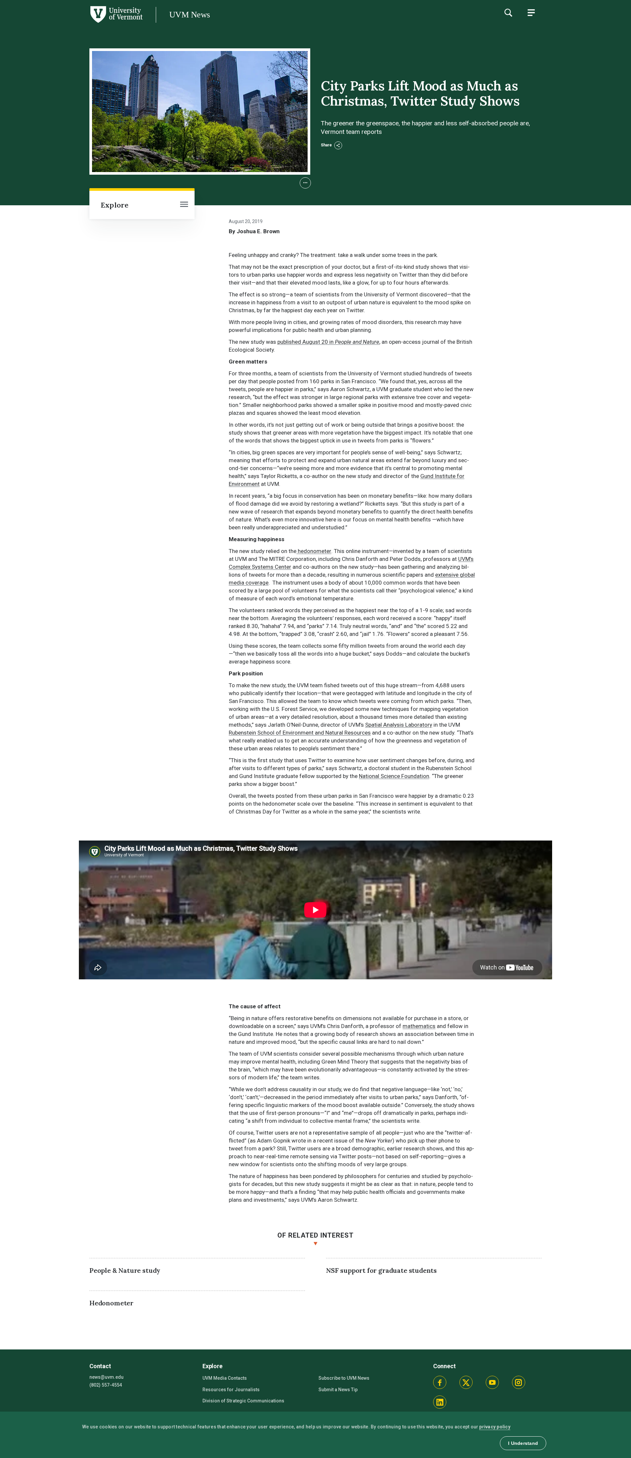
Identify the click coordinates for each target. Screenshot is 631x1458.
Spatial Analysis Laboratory (398, 724)
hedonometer (313, 551)
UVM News (189, 14)
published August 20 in (328, 342)
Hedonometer (111, 1303)
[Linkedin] (439, 1402)
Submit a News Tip (338, 1389)
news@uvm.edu (106, 1377)
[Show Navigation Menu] (531, 12)
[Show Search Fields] (508, 12)
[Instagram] (518, 1382)
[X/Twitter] (466, 1382)
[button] (305, 183)
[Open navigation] (184, 205)
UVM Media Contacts (224, 1378)
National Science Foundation (394, 776)
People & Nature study (124, 1270)
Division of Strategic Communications (243, 1400)
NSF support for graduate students (381, 1270)
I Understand (523, 1443)
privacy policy (494, 1426)
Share (327, 145)
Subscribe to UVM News (343, 1378)
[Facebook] (439, 1382)
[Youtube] (492, 1382)
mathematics (419, 1026)
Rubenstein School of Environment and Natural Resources (300, 732)
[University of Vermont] (71, 22)
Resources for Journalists (231, 1389)
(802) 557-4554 (105, 1385)
